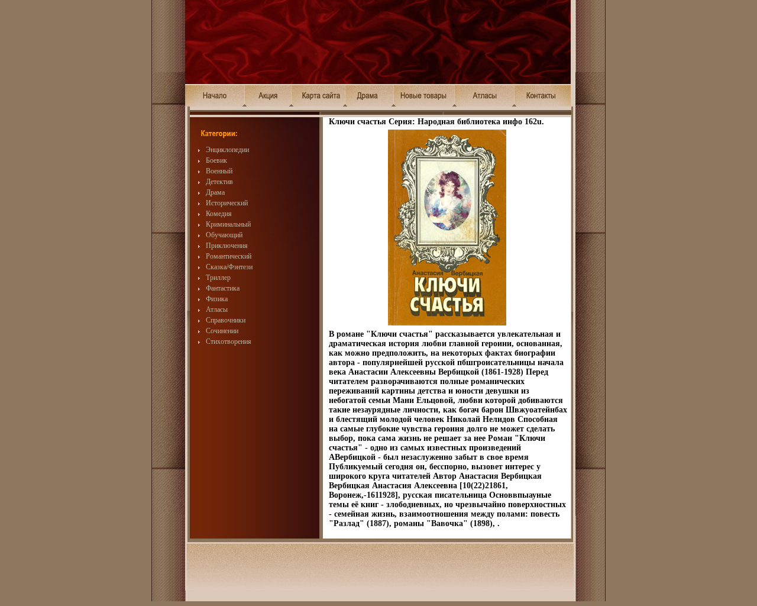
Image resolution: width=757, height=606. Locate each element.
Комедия (219, 213)
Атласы (217, 309)
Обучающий (224, 235)
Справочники (225, 320)
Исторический (227, 203)
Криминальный (228, 224)
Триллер (218, 277)
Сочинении (222, 331)
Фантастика (223, 288)
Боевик (216, 160)
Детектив (219, 182)
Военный (219, 171)
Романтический (228, 256)
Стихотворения (228, 341)
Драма (215, 192)
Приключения (227, 245)
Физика (217, 299)
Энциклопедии (227, 150)
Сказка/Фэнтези (229, 267)
